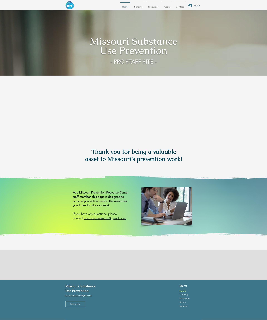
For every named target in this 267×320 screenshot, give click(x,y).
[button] (153, 5)
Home (183, 291)
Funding (184, 294)
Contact (183, 306)
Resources (185, 298)
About (183, 302)
